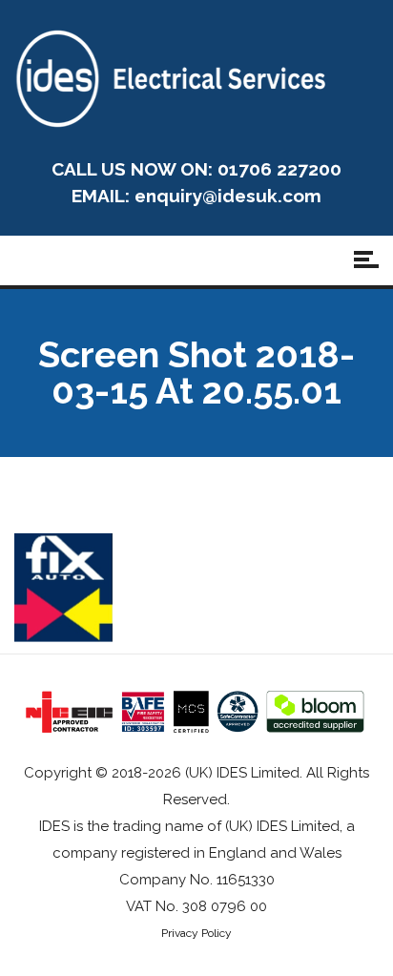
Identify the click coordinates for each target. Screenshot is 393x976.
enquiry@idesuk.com (227, 195)
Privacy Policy (196, 933)
